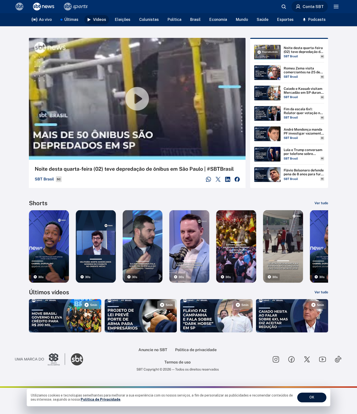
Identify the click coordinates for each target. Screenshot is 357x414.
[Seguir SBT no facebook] (291, 359)
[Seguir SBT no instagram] (276, 359)
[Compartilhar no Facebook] (237, 179)
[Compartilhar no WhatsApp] (208, 179)
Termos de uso (177, 362)
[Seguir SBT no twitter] (307, 359)
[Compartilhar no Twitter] (218, 179)
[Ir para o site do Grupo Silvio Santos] (40, 359)
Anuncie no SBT (152, 349)
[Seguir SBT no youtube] (322, 359)
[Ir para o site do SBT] (77, 359)
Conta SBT (313, 6)
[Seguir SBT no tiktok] (338, 359)
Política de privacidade (196, 349)
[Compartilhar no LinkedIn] (227, 179)
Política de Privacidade (100, 399)
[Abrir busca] (284, 6)
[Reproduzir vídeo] (137, 99)
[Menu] (336, 6)
